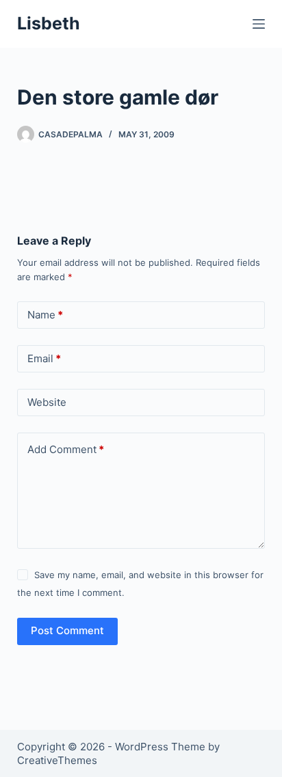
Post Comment (67, 630)
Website (46, 402)
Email (44, 358)
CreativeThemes (57, 760)
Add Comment (65, 449)
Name (45, 314)
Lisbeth (48, 23)
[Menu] (259, 24)
